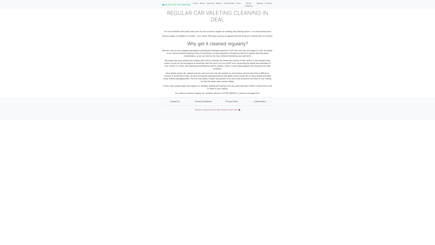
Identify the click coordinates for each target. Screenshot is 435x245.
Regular (260, 3)
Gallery (219, 3)
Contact (268, 3)
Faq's (238, 3)
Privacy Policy (232, 101)
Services (210, 3)
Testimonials (229, 3)
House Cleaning (248, 4)
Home (195, 3)
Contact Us (175, 101)
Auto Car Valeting (177, 4)
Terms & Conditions (203, 101)
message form (253, 93)
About (202, 3)
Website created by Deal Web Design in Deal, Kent (216, 110)
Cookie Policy (260, 101)
